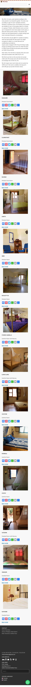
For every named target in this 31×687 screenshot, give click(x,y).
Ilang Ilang (5, 374)
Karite (4, 216)
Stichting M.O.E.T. (6, 666)
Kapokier (4, 611)
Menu (29, 4)
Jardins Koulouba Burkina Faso (9, 668)
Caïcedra (4, 532)
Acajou (4, 493)
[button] (27, 682)
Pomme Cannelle (7, 335)
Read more (5, 108)
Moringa (4, 453)
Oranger (4, 572)
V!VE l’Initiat (5, 664)
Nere (3, 256)
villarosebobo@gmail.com (8, 654)
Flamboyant (5, 137)
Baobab (4, 177)
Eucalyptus (5, 295)
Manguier (5, 98)
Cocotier (4, 414)
